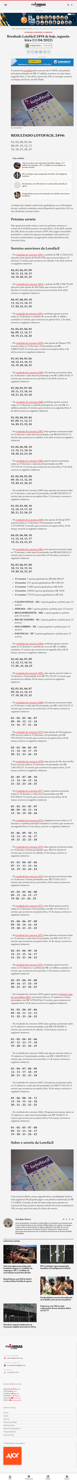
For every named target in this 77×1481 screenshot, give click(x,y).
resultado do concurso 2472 (29, 935)
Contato (5, 1416)
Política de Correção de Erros (12, 1428)
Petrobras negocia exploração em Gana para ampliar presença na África (19, 1326)
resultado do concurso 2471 (29, 965)
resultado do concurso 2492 (29, 284)
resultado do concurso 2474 (29, 876)
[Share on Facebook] (28, 52)
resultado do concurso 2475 (29, 847)
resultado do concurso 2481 (29, 673)
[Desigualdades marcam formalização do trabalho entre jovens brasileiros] (57, 1285)
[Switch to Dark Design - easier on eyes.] (71, 5)
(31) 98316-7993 (13, 1372)
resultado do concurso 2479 (29, 732)
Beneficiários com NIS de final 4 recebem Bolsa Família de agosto (17, 1280)
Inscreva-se (17, 1398)
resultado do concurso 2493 (29, 255)
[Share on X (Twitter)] (32, 52)
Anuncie (5, 1413)
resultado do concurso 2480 (29, 703)
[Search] (68, 5)
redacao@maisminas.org (15, 1358)
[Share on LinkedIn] (36, 52)
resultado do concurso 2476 (29, 820)
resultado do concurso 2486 (29, 461)
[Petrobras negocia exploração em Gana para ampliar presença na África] (20, 1312)
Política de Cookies (9, 1425)
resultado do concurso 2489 (29, 373)
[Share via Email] (40, 52)
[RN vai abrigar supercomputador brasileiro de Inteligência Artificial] (57, 1254)
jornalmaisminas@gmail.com (16, 1365)
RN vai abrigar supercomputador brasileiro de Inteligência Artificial (55, 1267)
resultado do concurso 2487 (29, 431)
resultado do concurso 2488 (29, 402)
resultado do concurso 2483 (29, 549)
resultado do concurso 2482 (29, 644)
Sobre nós (6, 1419)
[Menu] (5, 5)
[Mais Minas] (38, 4)
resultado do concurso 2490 (29, 343)
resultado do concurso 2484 (29, 520)
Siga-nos (17, 1389)
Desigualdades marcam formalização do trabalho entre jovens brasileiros (56, 1299)
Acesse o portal (16, 1400)
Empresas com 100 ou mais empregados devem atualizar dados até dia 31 (55, 1308)
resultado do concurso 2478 (29, 762)
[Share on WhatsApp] (49, 52)
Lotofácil (27, 71)
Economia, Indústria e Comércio (24, 28)
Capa (13, 28)
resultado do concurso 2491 (29, 314)
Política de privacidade (10, 1422)
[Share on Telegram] (45, 52)
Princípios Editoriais (9, 1432)
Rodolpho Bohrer (35, 45)
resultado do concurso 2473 (29, 906)
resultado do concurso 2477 (29, 791)
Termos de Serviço (8, 1435)
